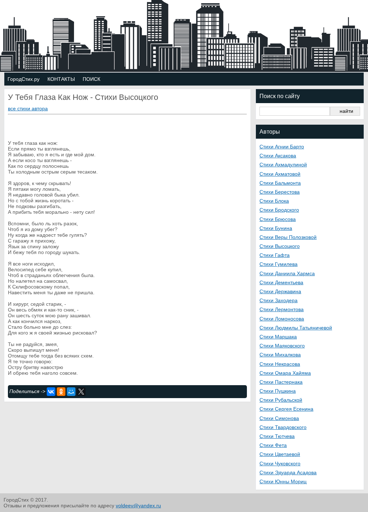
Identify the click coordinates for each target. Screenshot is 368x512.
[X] (81, 391)
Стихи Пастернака (281, 382)
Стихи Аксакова (277, 155)
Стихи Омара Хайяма (285, 373)
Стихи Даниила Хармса (287, 273)
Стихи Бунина (275, 228)
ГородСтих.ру (24, 79)
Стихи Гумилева (278, 264)
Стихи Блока (274, 201)
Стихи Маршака (278, 337)
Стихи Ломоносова (281, 319)
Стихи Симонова (279, 418)
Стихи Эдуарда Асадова (288, 472)
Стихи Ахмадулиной (283, 164)
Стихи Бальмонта (280, 183)
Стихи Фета (273, 445)
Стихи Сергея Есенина (286, 409)
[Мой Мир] (71, 391)
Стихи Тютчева (277, 436)
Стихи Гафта (274, 255)
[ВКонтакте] (51, 391)
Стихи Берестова (279, 192)
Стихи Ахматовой (279, 174)
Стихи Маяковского (282, 346)
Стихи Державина (280, 291)
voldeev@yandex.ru (138, 505)
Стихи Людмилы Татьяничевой (295, 328)
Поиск (91, 79)
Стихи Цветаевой (279, 454)
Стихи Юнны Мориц (283, 481)
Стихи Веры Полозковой (288, 237)
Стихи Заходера (278, 300)
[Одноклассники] (61, 391)
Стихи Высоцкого (279, 246)
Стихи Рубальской (280, 400)
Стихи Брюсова (277, 219)
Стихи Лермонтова (281, 309)
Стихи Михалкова (280, 355)
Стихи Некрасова (279, 364)
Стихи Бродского (279, 210)
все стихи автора (28, 108)
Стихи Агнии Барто (281, 146)
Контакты (61, 79)
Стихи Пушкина (277, 391)
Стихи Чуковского (279, 463)
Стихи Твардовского (283, 427)
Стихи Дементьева (281, 282)
